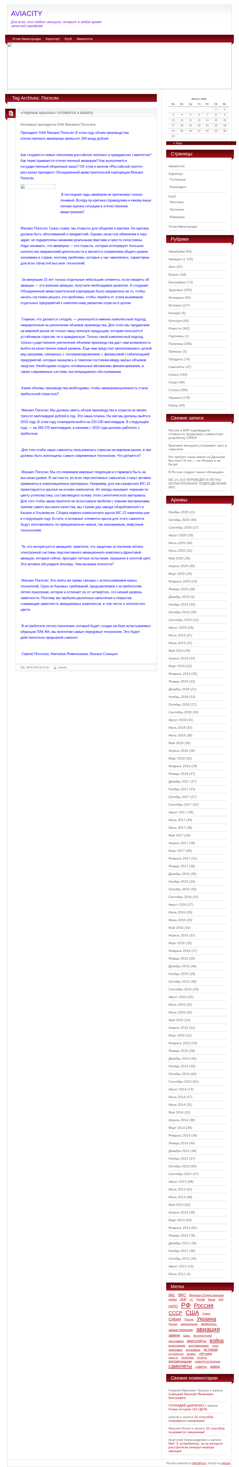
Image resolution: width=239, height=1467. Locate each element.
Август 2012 (177, 1266)
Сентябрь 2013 (180, 1174)
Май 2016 (176, 927)
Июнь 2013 (177, 1197)
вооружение (177, 1345)
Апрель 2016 (178, 935)
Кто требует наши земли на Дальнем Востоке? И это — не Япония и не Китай (197, 460)
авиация (208, 1329)
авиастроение (181, 1330)
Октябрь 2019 (179, 612)
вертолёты (196, 1341)
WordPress (199, 1463)
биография (176, 1341)
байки (186, 1335)
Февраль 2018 (179, 766)
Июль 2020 (177, 543)
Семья (174, 374)
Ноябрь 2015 (178, 974)
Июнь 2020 (177, 550)
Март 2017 (177, 851)
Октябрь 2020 (179, 520)
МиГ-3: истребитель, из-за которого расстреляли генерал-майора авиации (196, 1447)
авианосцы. (209, 1324)
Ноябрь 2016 (178, 881)
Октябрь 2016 (179, 889)
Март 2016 (177, 943)
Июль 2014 (177, 1097)
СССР (175, 1312)
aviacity (62, 667)
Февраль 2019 (179, 674)
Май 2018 (176, 743)
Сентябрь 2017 (180, 804)
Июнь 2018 (177, 735)
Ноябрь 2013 (178, 1158)
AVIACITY (26, 13)
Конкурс (175, 313)
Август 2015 (177, 997)
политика (187, 1357)
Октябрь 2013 (179, 1166)
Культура (175, 321)
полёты (202, 1357)
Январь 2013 (178, 1235)
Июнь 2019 (177, 643)
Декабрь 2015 (179, 966)
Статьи (174, 390)
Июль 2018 (177, 727)
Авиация (175, 259)
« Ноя (177, 143)
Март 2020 (177, 574)
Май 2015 (176, 1020)
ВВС (172, 1295)
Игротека (176, 202)
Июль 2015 (177, 1004)
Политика (176, 344)
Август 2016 (177, 904)
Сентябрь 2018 (180, 712)
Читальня (177, 209)
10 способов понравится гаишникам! (191, 1418)
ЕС (191, 1299)
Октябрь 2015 (179, 981)
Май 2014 (176, 1112)
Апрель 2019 (178, 658)
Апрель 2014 (178, 1120)
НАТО (173, 1306)
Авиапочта (85, 39)
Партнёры (176, 336)
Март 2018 (177, 758)
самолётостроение (207, 1361)
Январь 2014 (178, 1143)
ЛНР (221, 1299)
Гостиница (178, 179)
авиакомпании (189, 1324)
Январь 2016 (178, 958)
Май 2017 (176, 835)
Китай (201, 1299)
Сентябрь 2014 (180, 1081)
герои (215, 1345)
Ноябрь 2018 (178, 697)
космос (191, 1354)
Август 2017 (177, 812)
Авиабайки (177, 251)
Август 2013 (177, 1181)
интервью (193, 1350)
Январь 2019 (178, 681)
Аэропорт (53, 39)
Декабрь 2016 (179, 874)
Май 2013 (176, 1205)
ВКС (182, 1295)
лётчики (205, 1354)
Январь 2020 (178, 589)
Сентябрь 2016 (180, 897)
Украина (175, 397)
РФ (186, 1305)
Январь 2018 (178, 774)
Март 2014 (177, 1128)
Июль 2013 (177, 1189)
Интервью (176, 297)
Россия (204, 1305)
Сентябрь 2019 (180, 620)
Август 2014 (177, 1089)
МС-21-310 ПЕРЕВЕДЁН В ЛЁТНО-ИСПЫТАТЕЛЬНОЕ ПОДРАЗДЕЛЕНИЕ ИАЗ (198, 483)
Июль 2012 (177, 1274)
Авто (172, 267)
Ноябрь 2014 (178, 1066)
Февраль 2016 (179, 951)
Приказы (175, 351)
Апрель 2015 (178, 1028)
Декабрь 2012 (179, 1243)
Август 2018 (177, 720)
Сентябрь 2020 (180, 527)
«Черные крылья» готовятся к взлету (57, 112)
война (217, 1340)
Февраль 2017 (179, 858)
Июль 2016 (177, 912)
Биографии (177, 282)
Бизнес (174, 274)
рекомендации (180, 1361)
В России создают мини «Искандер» (196, 472)
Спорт (173, 382)
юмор (215, 1366)
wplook (225, 1463)
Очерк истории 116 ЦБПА (188, 1409)
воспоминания (199, 1345)
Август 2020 (177, 535)
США (192, 1312)
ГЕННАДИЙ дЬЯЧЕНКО (186, 1405)
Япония (173, 1324)
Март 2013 (177, 1220)
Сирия (175, 1319)
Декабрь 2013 (179, 1151)
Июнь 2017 (177, 827)
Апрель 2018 (178, 751)
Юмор (173, 405)
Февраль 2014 (179, 1135)
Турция (188, 1319)
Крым (211, 1299)
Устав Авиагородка (26, 39)
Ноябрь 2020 (178, 512)
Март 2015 (177, 1035)
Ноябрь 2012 (178, 1251)
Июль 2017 (177, 820)
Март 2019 (177, 666)
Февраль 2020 (179, 581)
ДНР (183, 1299)
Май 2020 (176, 558)
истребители (176, 1354)
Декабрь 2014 (179, 1058)
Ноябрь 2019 (178, 604)
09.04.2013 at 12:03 (37, 667)
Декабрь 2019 (179, 597)
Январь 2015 (178, 1051)
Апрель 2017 (178, 843)
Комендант (178, 187)
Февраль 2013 (179, 1228)
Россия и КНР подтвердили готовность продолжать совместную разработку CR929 (196, 434)
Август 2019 (177, 627)
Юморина (177, 217)
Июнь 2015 (177, 1012)
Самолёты (176, 367)
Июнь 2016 (177, 920)
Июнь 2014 (177, 1104)
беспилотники (202, 1335)
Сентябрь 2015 (180, 989)
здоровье (176, 1350)
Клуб (68, 39)
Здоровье (176, 290)
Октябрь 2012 (179, 1258)
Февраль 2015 (179, 1043)
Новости (175, 328)
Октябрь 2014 (179, 1074)
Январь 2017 (178, 866)
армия (174, 1335)
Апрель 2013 (178, 1212)
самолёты (180, 1366)
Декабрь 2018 (179, 689)
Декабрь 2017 (179, 781)
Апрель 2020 (178, 566)
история (211, 1349)
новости (173, 1357)
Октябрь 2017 (179, 797)
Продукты (176, 359)
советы (201, 1367)
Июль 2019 (177, 635)
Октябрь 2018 (179, 704)
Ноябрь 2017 (178, 789)
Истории (175, 305)
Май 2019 (176, 650)
